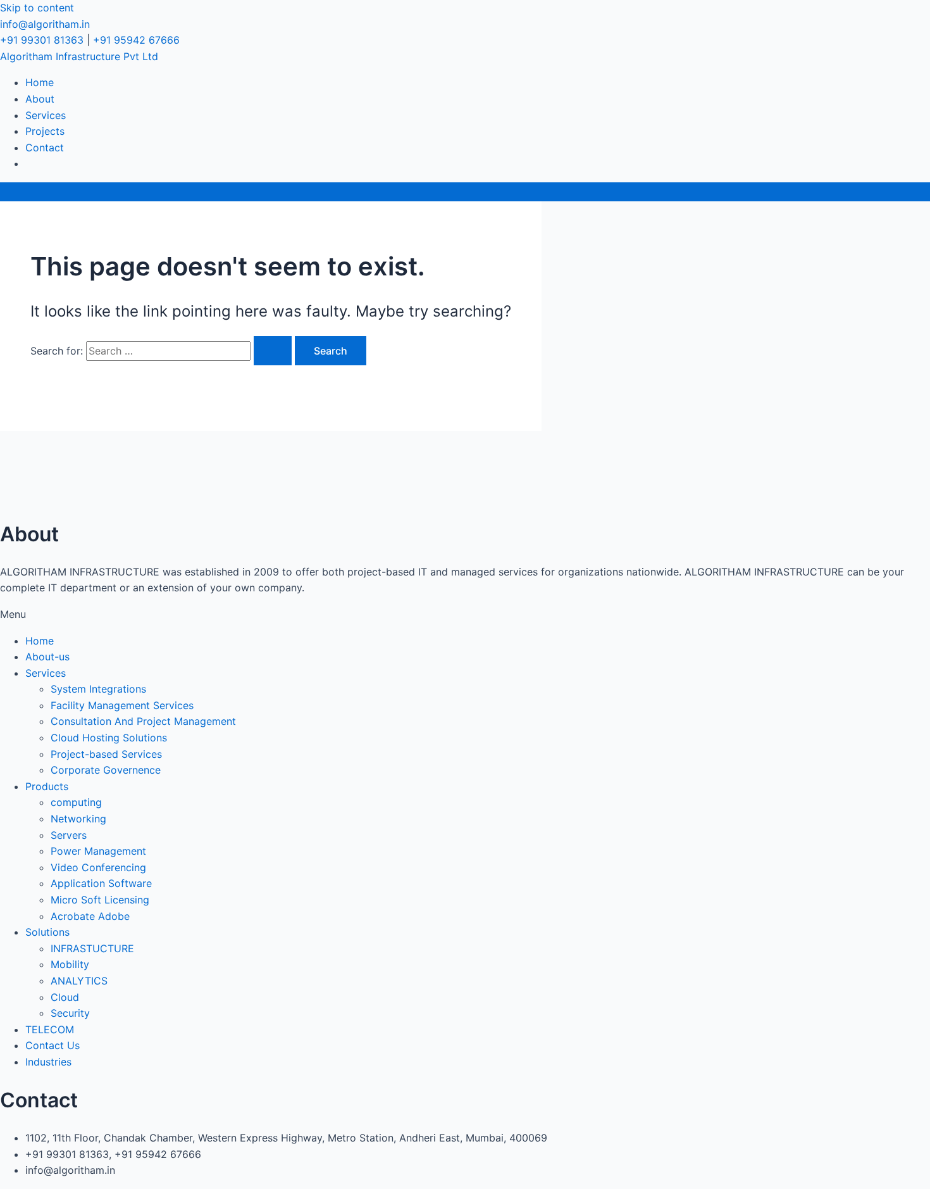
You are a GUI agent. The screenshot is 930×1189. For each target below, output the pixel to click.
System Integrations (98, 689)
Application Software (101, 883)
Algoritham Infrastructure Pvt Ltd (79, 56)
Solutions (47, 932)
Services (45, 115)
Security (70, 1013)
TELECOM (49, 1029)
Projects (45, 131)
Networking (78, 818)
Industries (48, 1061)
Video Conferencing (98, 867)
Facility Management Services (122, 705)
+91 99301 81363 (42, 40)
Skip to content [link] (37, 7)
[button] (465, 615)
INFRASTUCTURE (92, 948)
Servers (69, 835)
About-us (47, 656)
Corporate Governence (106, 770)
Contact (44, 147)
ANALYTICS (79, 980)
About (39, 98)
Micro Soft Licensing (100, 899)
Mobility (70, 964)
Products (46, 786)
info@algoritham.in (45, 24)
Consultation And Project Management (143, 721)
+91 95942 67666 (136, 40)
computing (76, 802)
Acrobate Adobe (90, 916)
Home (39, 82)
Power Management (98, 851)
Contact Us (52, 1045)
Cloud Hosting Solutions (109, 737)
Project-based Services (106, 754)
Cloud (65, 997)
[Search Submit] (273, 350)
